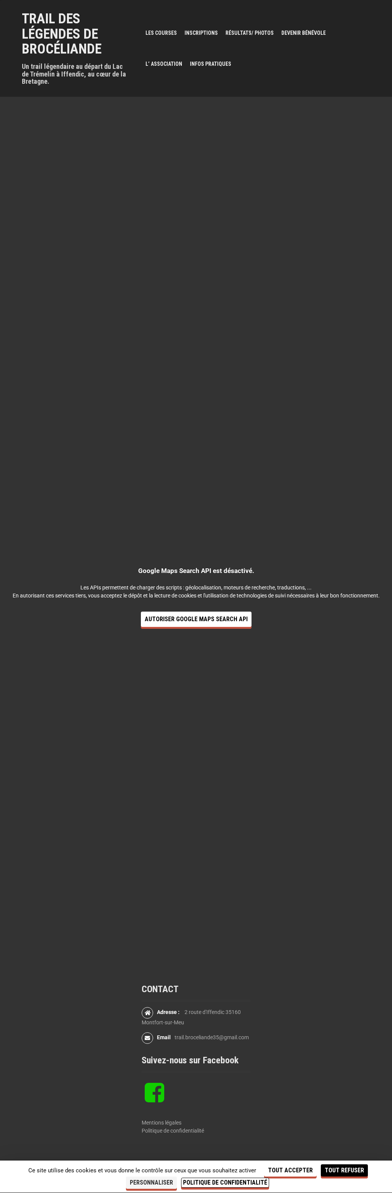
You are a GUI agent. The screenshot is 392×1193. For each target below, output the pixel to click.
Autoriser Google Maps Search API (196, 619)
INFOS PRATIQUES (210, 64)
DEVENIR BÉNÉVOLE (303, 33)
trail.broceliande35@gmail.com (212, 1037)
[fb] (154, 1099)
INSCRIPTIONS (201, 33)
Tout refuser (344, 1170)
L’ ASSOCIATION (163, 64)
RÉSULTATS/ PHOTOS (249, 33)
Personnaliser (151, 1182)
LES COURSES (161, 33)
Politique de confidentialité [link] (225, 1182)
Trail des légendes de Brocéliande (61, 34)
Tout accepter (290, 1170)
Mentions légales (161, 1123)
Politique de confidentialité (173, 1131)
